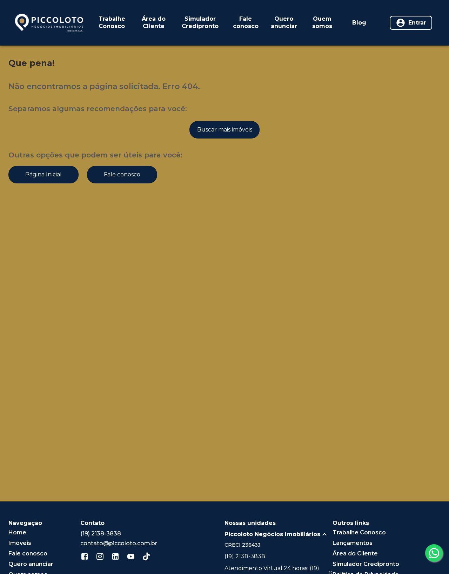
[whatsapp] (434, 553)
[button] (278, 534)
